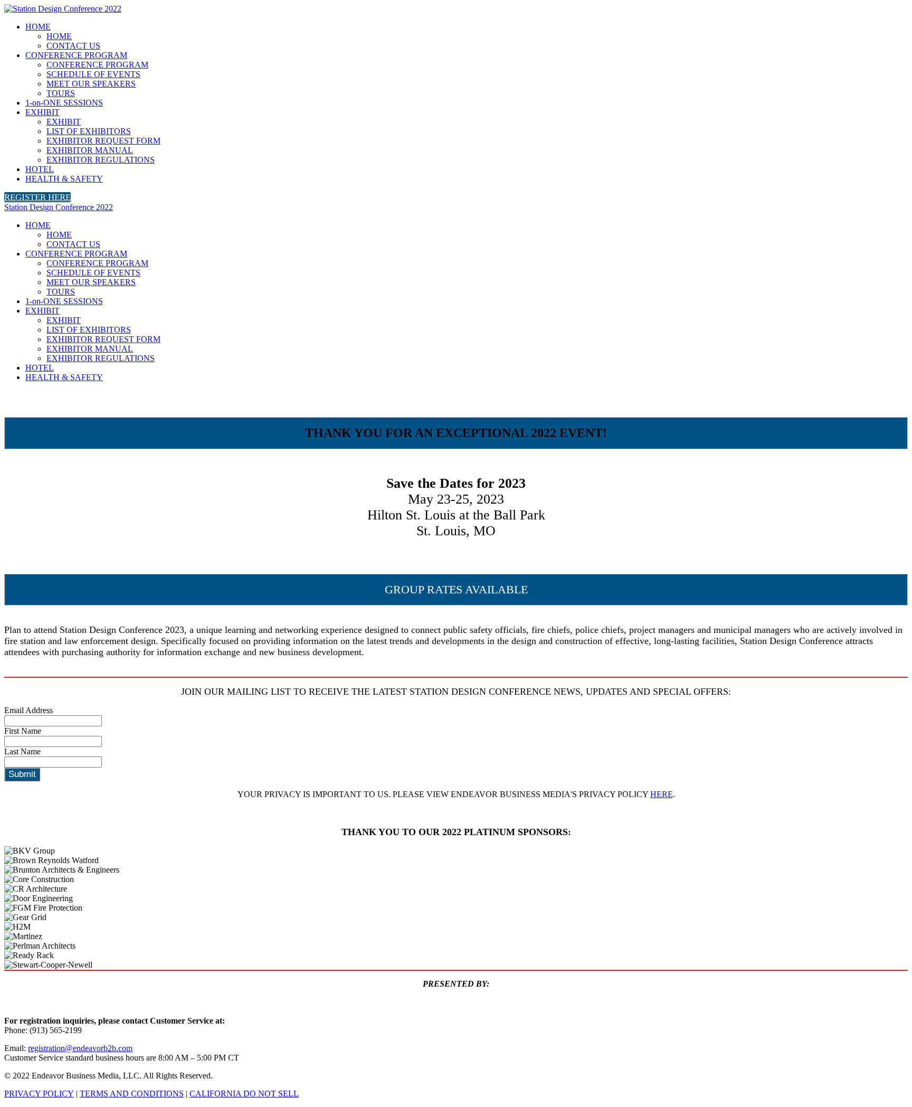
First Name (22, 730)
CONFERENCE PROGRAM (76, 55)
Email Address (28, 710)
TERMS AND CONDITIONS (132, 1093)
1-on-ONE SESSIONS (64, 102)
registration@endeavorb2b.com (80, 1048)
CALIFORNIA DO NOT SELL (244, 1093)
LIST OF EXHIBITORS (88, 131)
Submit (22, 774)
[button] (37, 197)
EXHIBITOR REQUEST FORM (103, 140)
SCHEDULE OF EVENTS (93, 74)
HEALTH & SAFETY (64, 178)
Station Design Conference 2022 (58, 207)
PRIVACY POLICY (39, 1093)
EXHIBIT (42, 112)
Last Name (22, 751)
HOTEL (39, 169)
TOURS (60, 93)
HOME (38, 26)
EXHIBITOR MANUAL (89, 150)
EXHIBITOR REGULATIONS (100, 159)
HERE (661, 794)
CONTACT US (73, 45)
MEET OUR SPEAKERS (91, 83)
